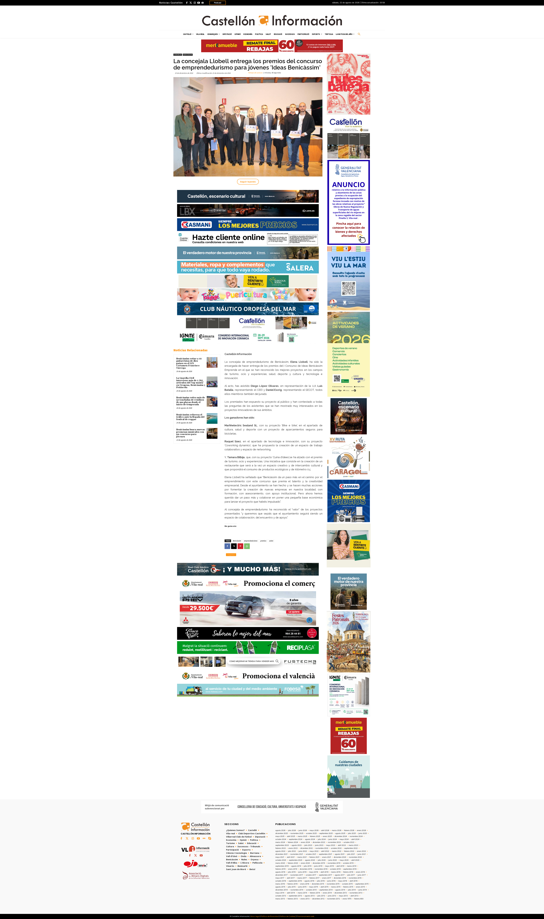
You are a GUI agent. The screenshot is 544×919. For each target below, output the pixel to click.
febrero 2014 (315, 893)
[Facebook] (186, 3)
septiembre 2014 (326, 890)
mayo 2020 (344, 860)
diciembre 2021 (281, 854)
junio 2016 (331, 881)
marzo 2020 (280, 863)
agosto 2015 (280, 887)
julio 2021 (351, 854)
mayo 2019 (329, 866)
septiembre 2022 (351, 848)
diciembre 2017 (281, 875)
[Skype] (210, 838)
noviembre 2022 (321, 848)
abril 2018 (324, 872)
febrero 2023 (280, 848)
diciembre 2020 (340, 857)
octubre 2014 (311, 890)
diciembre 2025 (281, 833)
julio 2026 (292, 830)
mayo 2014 (279, 893)
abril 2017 (291, 878)
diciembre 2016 (340, 878)
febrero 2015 (348, 887)
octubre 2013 (280, 896)
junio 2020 (332, 860)
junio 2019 (318, 866)
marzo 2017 (302, 878)
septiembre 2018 (349, 869)
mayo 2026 (314, 830)
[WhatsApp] (247, 546)
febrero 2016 (292, 884)
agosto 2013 (310, 896)
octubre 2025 (311, 833)
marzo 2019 (351, 866)
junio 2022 (302, 851)
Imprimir (231, 554)
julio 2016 (321, 881)
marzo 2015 (335, 887)
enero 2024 (305, 842)
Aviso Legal (255, 916)
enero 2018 (360, 872)
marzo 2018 (335, 872)
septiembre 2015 (361, 884)
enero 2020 (305, 863)
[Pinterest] (240, 546)
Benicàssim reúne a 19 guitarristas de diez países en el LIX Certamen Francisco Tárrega (188, 363)
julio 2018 (292, 872)
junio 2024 (332, 839)
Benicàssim (187, 55)
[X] (234, 546)
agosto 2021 (340, 854)
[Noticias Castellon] (272, 20)
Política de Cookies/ (288, 916)
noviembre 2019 (334, 863)
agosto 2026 (280, 830)
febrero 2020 (293, 863)
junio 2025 (362, 833)
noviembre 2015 (333, 884)
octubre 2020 (280, 860)
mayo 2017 (279, 878)
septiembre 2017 (325, 875)
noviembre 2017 (296, 875)
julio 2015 (292, 887)
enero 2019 (292, 869)
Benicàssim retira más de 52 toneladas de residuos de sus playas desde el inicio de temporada (190, 401)
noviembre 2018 (321, 869)
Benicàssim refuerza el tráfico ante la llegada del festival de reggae (190, 417)
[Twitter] (190, 3)
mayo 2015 (313, 887)
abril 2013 (354, 896)
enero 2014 (327, 893)
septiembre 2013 (295, 896)
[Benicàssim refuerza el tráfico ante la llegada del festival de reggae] (212, 418)
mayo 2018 (313, 872)
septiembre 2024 (295, 839)
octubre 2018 (335, 869)
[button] (359, 34)
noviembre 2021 (296, 854)
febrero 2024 (293, 842)
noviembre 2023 (334, 842)
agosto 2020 (310, 860)
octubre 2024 (280, 839)
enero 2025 (327, 836)
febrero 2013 (293, 899)
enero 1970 (347, 899)
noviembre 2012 (333, 899)
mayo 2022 (314, 851)
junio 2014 (362, 890)
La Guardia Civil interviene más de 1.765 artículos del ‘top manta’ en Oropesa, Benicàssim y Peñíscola (190, 383)
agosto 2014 (340, 890)
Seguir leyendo (248, 181)
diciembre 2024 (340, 836)
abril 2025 (291, 836)
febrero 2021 (314, 857)
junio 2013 (332, 896)
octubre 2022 (336, 848)
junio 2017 (362, 875)
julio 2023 (308, 845)
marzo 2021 (302, 857)
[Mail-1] (202, 3)
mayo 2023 (330, 845)
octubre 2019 (348, 863)
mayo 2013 (343, 896)
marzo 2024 (280, 842)
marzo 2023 (353, 845)
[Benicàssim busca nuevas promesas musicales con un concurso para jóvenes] (212, 433)
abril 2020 (355, 860)
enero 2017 (326, 878)
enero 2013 (305, 899)
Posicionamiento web (305, 916)
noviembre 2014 (296, 890)
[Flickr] (204, 838)
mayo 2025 (279, 836)
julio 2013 (321, 896)
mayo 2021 (279, 857)
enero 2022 (361, 851)
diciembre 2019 (319, 863)
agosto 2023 (297, 845)
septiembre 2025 (326, 833)
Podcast (217, 3)
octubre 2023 (349, 842)
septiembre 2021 (325, 854)
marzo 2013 (280, 899)
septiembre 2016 (295, 881)
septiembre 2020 (295, 860)
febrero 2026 (349, 830)
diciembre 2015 (318, 884)
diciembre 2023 (319, 842)
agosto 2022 (280, 851)
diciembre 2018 (306, 869)
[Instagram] (194, 3)
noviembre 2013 (355, 893)
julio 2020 (322, 860)
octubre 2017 (311, 875)
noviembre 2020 (355, 857)
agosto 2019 (296, 866)
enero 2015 (360, 887)
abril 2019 (340, 866)
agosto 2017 (340, 875)
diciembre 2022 (306, 848)
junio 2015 (302, 887)
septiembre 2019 (282, 866)
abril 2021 (291, 857)
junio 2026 (302, 830)
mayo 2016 (342, 881)
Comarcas (177, 55)
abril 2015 (324, 887)
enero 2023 (293, 848)
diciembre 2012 (318, 899)
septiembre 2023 (282, 845)
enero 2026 (361, 830)
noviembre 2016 (355, 878)
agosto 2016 (309, 881)
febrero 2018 (348, 872)
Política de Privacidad (270, 916)
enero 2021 (326, 857)
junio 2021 (362, 854)
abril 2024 (355, 839)
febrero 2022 (349, 851)
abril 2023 (342, 845)
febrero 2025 (315, 836)
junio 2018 (302, 872)
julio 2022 (292, 851)
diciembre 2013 (340, 893)
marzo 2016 (280, 884)
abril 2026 (325, 830)
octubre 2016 (280, 881)
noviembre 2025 (296, 833)
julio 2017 (351, 875)
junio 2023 (319, 845)
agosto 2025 (340, 833)
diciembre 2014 (281, 890)
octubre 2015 (347, 884)
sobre (271, 541)
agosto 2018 (280, 872)
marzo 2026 (336, 830)
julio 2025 (352, 833)
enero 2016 (304, 884)
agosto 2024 (310, 839)
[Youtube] (198, 3)
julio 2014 (352, 890)
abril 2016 (353, 881)
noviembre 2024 (356, 836)
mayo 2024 (344, 839)
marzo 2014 (302, 893)
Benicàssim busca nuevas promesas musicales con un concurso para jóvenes (190, 433)
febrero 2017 (314, 878)
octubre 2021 (311, 854)
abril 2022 (325, 851)
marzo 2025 (302, 836)
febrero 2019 (280, 869)
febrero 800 (359, 899)
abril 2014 (291, 893)
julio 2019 (307, 866)
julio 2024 (322, 839)
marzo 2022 (336, 851)
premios (263, 541)
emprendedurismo (250, 541)
